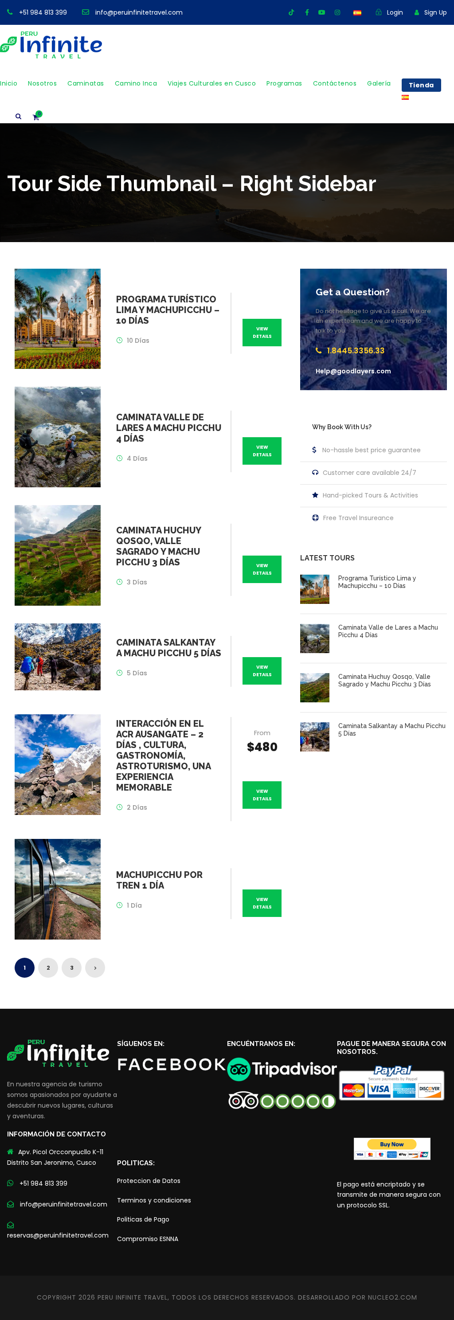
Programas (284, 83)
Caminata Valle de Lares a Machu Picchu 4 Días (168, 428)
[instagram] (337, 12)
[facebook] (307, 12)
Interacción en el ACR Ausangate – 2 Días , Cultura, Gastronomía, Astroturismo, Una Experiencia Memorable (163, 755)
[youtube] (321, 12)
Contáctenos (335, 83)
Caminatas (85, 83)
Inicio (8, 83)
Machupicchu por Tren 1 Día (159, 880)
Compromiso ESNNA (147, 1238)
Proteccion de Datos (148, 1180)
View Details (262, 332)
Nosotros (42, 83)
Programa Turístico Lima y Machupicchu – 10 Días (167, 310)
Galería (379, 83)
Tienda (421, 85)
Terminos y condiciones (154, 1200)
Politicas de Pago (143, 1219)
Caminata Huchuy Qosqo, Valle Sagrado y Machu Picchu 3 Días (158, 546)
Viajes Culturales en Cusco (212, 83)
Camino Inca (136, 83)
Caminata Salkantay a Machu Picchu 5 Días (168, 647)
